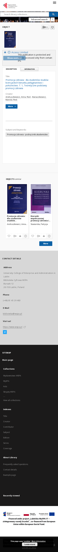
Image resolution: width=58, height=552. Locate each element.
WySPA (6, 381)
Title (5, 416)
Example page (9, 475)
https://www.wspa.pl (12, 327)
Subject (6, 432)
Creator (6, 421)
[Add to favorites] (52, 27)
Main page (7, 360)
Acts (5, 386)
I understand (29, 544)
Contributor (8, 427)
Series (6, 443)
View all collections (11, 400)
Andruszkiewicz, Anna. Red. (18, 97)
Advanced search (39, 19)
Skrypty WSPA (9, 392)
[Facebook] (5, 332)
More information (39, 541)
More (45, 243)
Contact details (10, 469)
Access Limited (19, 52)
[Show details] (25, 236)
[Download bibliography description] (14, 236)
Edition (6, 437)
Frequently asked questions (15, 464)
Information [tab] (29, 69)
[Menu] (54, 2)
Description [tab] (11, 69)
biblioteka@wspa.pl (12, 313)
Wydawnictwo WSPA (12, 375)
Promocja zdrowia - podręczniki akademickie (27, 134)
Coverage (7, 448)
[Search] (53, 14)
